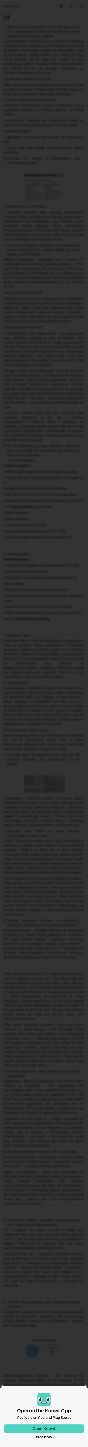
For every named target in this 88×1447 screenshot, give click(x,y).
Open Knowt (44, 1428)
